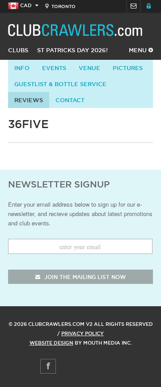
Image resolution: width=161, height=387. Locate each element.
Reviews (28, 100)
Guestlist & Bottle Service (60, 84)
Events (54, 68)
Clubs (18, 50)
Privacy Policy (82, 333)
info (22, 68)
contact (70, 100)
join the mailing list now (84, 277)
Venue (89, 68)
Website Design (51, 342)
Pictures (128, 68)
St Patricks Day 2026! (72, 50)
